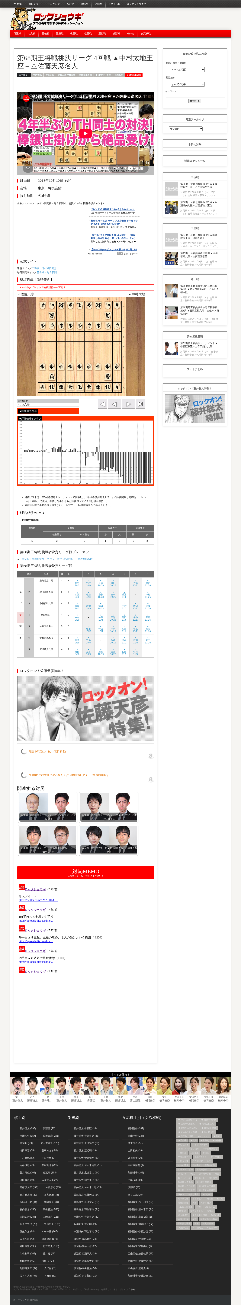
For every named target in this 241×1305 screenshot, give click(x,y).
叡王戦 (88, 33)
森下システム (184, 1178)
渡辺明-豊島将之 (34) (85, 1238)
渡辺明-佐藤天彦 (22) (85, 1246)
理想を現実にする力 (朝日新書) (47, 751)
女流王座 (179, 1097)
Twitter (114, 3)
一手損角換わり (210, 1149)
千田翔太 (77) (49, 1157)
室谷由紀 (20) (135, 1194)
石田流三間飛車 (185, 1207)
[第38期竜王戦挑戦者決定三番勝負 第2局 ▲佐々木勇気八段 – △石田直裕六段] (171, 296)
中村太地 (37, 75)
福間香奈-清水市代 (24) (140, 1209)
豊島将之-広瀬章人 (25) (86, 1202)
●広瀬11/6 (135, 640)
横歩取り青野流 (204, 1182)
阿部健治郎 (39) (28, 1268)
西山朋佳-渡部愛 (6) (138, 1268)
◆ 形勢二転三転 (206, 1124)
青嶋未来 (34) (51, 1202)
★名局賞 (205, 1140)
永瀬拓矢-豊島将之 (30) (86, 1216)
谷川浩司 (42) (27, 1238)
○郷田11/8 (124, 617)
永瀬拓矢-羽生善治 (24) (86, 1231)
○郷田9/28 (77, 652)
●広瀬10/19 (101, 583)
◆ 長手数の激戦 (185, 1136)
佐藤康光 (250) (53, 1187)
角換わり (119, 75)
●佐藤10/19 (113, 640)
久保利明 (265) (28, 1253)
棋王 (76, 1097)
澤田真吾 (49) (27, 1180)
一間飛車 (182, 1153)
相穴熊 (220, 1198)
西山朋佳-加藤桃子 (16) (140, 1253)
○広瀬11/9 (124, 628)
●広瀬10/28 (113, 617)
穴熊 (199, 1207)
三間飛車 (194, 1153)
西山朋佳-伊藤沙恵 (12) (140, 1261)
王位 (47, 1097)
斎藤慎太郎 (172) (29, 1187)
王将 (106, 1097)
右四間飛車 (197, 1161)
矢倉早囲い (206, 1203)
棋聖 (120, 1097)
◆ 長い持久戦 (207, 1132)
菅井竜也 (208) (28, 1172)
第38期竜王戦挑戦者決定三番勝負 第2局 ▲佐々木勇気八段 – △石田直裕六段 (199, 289)
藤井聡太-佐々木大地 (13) (87, 1187)
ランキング (54, 3)
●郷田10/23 (101, 606)
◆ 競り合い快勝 (208, 1128)
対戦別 (98, 3)
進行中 (70, 3)
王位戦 (45, 33)
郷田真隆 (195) (28, 1246)
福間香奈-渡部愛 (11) (139, 1238)
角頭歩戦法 (183, 1219)
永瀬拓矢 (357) (28, 1135)
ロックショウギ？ (136, 3)
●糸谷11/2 (124, 640)
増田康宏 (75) (27, 1150)
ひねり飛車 (183, 1144)
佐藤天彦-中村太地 (66, 75)
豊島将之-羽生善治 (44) (86, 1209)
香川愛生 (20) (135, 1157)
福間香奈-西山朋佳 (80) (140, 1202)
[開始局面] (48, 401)
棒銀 (217, 1173)
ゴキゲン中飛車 (199, 1144)
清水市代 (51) (135, 1143)
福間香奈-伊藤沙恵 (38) (140, 1231)
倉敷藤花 (223, 1097)
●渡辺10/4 (100, 628)
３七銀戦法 (208, 1223)
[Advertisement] (162, 18)
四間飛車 (196, 1165)
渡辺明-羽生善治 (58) (85, 1268)
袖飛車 (210, 1211)
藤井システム (196, 1211)
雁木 (196, 1223)
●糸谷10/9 (88, 652)
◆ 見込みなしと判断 (187, 1132)
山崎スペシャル (185, 1169)
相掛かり (207, 1194)
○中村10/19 (113, 628)
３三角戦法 (183, 1227)
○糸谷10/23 (101, 594)
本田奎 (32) (50, 1275)
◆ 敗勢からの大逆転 (187, 1128)
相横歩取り (197, 1198)
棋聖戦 (116, 33)
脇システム (210, 1207)
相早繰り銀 (183, 1198)
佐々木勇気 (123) (49, 1143)
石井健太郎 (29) (28, 1194)
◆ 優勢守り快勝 (103, 75)
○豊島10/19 (101, 652)
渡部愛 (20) (134, 1187)
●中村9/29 (77, 617)
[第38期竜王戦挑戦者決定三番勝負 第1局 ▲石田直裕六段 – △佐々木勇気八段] (171, 318)
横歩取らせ (199, 1178)
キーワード (170, 91)
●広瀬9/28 (77, 594)
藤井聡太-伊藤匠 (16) (85, 1128)
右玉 (209, 1161)
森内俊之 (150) (28, 1209)
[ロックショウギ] (48, 29)
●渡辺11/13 (136, 606)
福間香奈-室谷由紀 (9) (140, 1246)
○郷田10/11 (88, 628)
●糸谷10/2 (77, 583)
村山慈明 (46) (27, 1261)
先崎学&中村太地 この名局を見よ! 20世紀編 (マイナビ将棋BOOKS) (68, 775)
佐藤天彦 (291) (51, 1135)
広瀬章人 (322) (50, 1180)
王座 (61, 1097)
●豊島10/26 (113, 594)
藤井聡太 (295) (28, 1128)
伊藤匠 (91, 1100)
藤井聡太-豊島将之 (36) (86, 1135)
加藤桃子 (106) (136, 1172)
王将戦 (102, 33)
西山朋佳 (135, 1100)
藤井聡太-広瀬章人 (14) (86, 1172)
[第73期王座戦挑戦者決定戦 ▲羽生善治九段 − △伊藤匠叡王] (171, 263)
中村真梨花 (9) (136, 1165)
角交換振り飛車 (199, 1215)
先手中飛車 (216, 1157)
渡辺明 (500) (26, 1143)
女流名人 (193, 1097)
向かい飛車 (183, 1165)
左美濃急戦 (202, 1169)
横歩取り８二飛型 (207, 1186)
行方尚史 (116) (51, 1246)
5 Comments (134, 75)
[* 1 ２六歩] (48, 405)
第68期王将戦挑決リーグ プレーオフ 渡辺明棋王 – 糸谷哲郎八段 (57, 559)
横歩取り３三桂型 (186, 1186)
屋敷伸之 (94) (27, 1231)
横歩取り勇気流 (185, 1182)
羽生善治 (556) (51, 1209)
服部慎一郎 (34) (28, 1202)
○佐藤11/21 (136, 583)
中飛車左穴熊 (184, 1157)
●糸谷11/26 (148, 628)
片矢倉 (181, 1194)
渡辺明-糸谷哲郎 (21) (85, 1275)
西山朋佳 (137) (136, 1135)
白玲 (135, 1097)
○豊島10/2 (77, 606)
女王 (164, 1097)
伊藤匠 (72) (49, 1128)
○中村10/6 (88, 583)
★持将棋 (217, 1140)
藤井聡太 (17, 1100)
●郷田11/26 (148, 640)
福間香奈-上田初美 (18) (140, 1216)
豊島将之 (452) (50, 1150)
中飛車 (206, 1153)
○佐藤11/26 (148, 606)
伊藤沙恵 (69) (135, 1180)
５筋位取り (212, 1227)
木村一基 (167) (50, 1231)
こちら (131, 1289)
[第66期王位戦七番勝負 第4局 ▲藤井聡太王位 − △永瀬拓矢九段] (171, 194)
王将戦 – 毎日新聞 (47, 272)
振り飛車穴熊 (205, 1173)
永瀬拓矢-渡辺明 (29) (85, 1224)
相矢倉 (210, 1198)
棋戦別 (84, 3)
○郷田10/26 (113, 583)
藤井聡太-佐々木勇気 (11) (87, 1165)
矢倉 (194, 1203)
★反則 (193, 1140)
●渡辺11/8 (124, 594)
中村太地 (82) (27, 1157)
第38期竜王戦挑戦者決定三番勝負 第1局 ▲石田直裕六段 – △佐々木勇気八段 (199, 310)
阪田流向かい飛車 (209, 1219)
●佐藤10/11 (88, 594)
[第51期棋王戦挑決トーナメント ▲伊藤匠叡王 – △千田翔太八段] (171, 353)
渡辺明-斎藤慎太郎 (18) (86, 1261)
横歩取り (213, 1178)
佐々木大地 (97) (28, 1275)
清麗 (150, 1097)
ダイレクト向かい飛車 (188, 1149)
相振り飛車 (193, 1194)
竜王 (17, 1097)
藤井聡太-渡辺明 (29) (85, 1150)
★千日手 (182, 1140)
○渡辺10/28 (113, 652)
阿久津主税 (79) (28, 1224)
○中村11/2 (124, 606)
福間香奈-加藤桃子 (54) (140, 1224)
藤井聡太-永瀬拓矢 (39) (86, 1143)
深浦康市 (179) (50, 1238)
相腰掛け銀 (183, 1203)
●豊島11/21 (136, 628)
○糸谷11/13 (136, 617)
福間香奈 (150, 1100)
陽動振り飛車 (184, 1223)
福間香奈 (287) (136, 1128)
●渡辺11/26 (148, 583)
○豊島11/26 (148, 617)
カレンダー (35, 3)
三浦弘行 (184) (28, 1216)
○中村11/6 (135, 652)
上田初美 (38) (135, 1150)
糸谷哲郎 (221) (50, 1165)
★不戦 (217, 1136)
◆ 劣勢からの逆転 (186, 1124)
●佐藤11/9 (124, 652)
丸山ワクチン (200, 1157)
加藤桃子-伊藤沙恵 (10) (140, 1275)
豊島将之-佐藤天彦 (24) (86, 1194)
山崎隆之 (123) (51, 1216)
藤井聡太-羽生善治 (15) (86, 1180)
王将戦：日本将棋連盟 (44, 268)
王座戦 (59, 33)
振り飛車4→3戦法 (186, 1173)
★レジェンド (203, 1136)
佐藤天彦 (50, 75)
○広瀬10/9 (88, 606)
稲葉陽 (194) (49, 1172)
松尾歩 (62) (48, 1261)
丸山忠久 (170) (52, 1224)
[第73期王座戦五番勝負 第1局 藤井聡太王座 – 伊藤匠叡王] (171, 245)
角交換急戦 (183, 1215)
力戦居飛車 (183, 1161)
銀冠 (194, 1219)
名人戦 (31, 33)
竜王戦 (17, 33)
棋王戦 (74, 33)
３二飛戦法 (197, 1227)
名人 (32, 1097)
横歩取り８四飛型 (207, 1190)
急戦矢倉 (215, 1169)
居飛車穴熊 (210, 1165)
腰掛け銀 (182, 1211)
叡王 (91, 1097)
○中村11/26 (148, 594)
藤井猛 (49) (49, 1253)
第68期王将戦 (85, 75)
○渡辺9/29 (77, 640)
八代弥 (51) (50, 1268)
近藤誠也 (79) (27, 1165)
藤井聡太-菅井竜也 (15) (86, 1157)
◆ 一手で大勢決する (187, 1120)
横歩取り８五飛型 (186, 1190)
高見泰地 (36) (51, 1194)
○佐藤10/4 (100, 617)
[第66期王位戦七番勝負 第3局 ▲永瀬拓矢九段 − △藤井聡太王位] (171, 212)
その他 (130, 33)
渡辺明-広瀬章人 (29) (85, 1253)
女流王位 (208, 1097)
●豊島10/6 (88, 640)
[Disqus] (85, 930)
